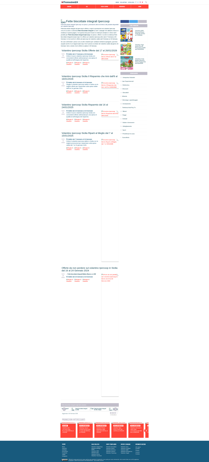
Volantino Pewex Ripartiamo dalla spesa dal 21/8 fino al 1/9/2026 (102, 430)
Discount (65, 426)
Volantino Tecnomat (96, 455)
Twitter (63, 454)
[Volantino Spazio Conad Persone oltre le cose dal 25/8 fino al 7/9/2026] (85, 423)
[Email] (142, 21)
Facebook (64, 453)
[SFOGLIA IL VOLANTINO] (110, 59)
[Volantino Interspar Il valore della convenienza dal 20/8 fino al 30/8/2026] (136, 423)
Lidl (87, 6)
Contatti (138, 448)
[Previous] (64, 409)
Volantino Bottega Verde (95, 449)
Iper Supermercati (84, 426)
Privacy (137, 450)
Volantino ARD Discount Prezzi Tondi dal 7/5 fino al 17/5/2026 (140, 33)
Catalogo (131, 2)
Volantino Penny (95, 454)
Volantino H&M (124, 450)
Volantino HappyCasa (97, 446)
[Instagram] (140, 2)
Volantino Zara (124, 446)
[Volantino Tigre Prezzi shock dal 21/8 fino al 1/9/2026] (119, 423)
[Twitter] (138, 2)
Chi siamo (138, 447)
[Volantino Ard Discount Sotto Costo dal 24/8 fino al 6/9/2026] (68, 423)
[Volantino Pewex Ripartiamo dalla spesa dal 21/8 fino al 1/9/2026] (102, 423)
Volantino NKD (95, 451)
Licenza (138, 452)
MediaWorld (122, 6)
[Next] (115, 409)
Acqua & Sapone (104, 6)
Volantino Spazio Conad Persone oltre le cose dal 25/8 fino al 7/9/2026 (84, 430)
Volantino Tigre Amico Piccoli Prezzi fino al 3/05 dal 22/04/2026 (140, 47)
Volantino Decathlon (111, 446)
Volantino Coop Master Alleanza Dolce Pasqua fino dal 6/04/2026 (140, 61)
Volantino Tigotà (125, 453)
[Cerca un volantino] (146, 2)
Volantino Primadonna (126, 451)
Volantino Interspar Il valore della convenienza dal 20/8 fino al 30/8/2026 (136, 430)
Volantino (123, 2)
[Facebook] (136, 2)
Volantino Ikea (95, 452)
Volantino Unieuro (110, 451)
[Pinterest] (142, 2)
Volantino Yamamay (111, 453)
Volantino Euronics (111, 450)
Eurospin (69, 6)
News (117, 2)
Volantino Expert (110, 448)
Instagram (64, 456)
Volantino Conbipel (125, 448)
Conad (139, 6)
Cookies (138, 454)
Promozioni (65, 451)
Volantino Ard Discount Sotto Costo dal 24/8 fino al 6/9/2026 (68, 430)
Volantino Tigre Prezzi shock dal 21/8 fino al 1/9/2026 (118, 429)
